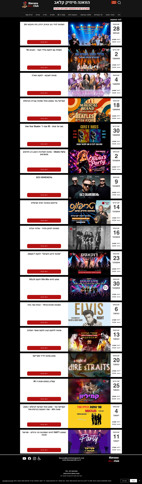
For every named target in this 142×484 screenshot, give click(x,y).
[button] (98, 15)
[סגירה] (139, 480)
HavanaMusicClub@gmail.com (71, 458)
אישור (133, 481)
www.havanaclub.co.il (71, 460)
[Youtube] (24, 458)
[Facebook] (29, 458)
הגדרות (124, 481)
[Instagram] (35, 458)
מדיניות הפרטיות (7, 481)
